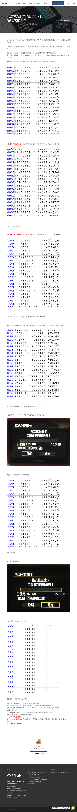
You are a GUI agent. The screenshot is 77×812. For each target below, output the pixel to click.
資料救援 (29, 24)
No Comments (65, 20)
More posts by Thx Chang (38, 753)
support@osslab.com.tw (40, 779)
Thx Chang (11, 24)
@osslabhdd (31, 783)
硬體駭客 (34, 24)
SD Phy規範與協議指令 (14, 723)
